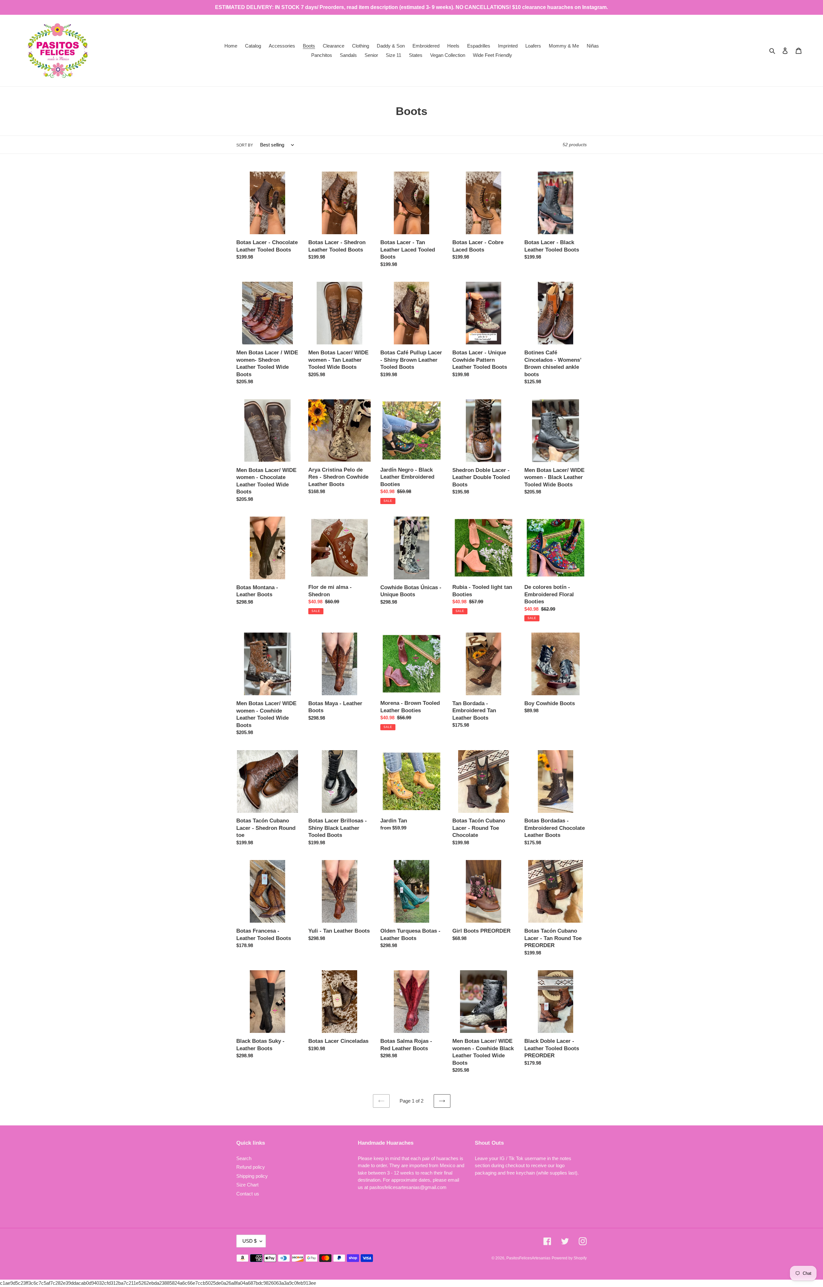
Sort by (244, 145)
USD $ (249, 1241)
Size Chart (247, 1184)
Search (243, 1158)
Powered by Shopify (569, 1258)
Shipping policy (252, 1176)
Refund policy (250, 1167)
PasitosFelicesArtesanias (528, 1258)
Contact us (247, 1193)
